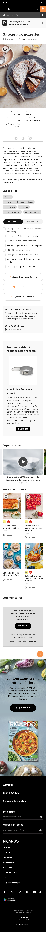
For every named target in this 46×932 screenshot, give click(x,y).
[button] (43, 9)
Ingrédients (13, 222)
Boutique (6, 852)
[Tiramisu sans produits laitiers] (12, 506)
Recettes (6, 847)
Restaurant (7, 857)
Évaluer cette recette (28, 39)
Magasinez (23, 429)
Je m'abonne (24, 708)
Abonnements (8, 862)
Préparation (33, 222)
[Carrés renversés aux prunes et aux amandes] (34, 506)
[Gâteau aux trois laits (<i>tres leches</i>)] (12, 556)
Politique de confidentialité (23, 918)
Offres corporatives (10, 872)
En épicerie (7, 867)
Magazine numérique (11, 882)
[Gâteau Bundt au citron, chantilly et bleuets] (34, 556)
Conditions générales (23, 924)
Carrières (6, 877)
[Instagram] (20, 892)
